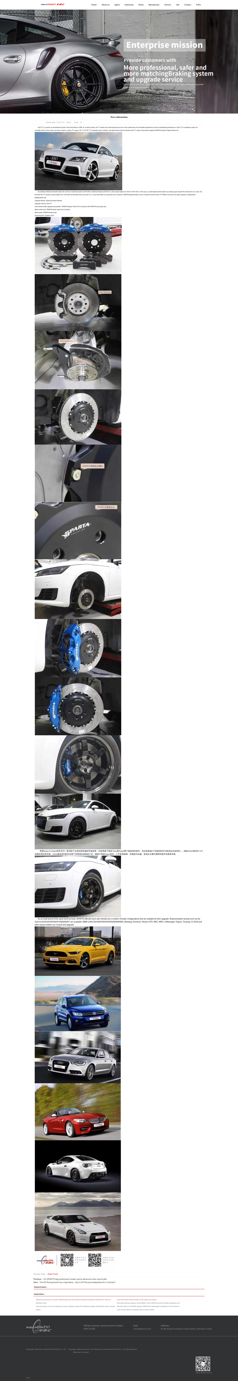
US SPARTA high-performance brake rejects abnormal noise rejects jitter (75, 1279)
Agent (117, 5)
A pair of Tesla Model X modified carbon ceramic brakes (135, 1310)
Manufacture (154, 5)
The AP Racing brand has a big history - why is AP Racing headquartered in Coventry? (78, 1282)
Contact (187, 5)
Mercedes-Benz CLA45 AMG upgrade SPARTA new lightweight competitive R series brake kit (148, 1306)
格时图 (61, 1378)
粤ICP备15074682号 (76, 1355)
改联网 (40, 1378)
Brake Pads (53, 1274)
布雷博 (46, 1378)
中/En (198, 5)
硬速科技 (33, 1378)
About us (105, 5)
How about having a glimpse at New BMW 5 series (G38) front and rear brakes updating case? (148, 1303)
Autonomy (129, 5)
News (141, 5)
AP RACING (54, 1378)
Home (94, 5)
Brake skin (152, 1349)
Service (167, 5)
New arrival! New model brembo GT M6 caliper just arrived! (137, 1300)
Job (177, 5)
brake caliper (142, 1349)
